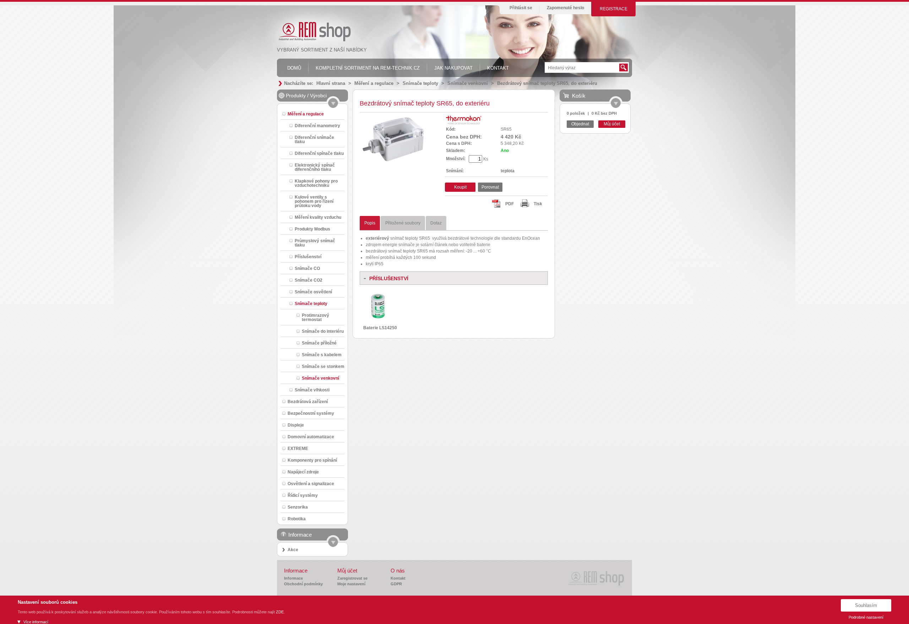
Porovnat (490, 187)
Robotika (297, 518)
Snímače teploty (420, 83)
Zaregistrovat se (352, 578)
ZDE (280, 612)
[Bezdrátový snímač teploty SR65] (395, 163)
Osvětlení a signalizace (311, 483)
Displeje (296, 425)
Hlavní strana (330, 83)
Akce (293, 549)
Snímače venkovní (467, 83)
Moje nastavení (351, 584)
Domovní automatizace (311, 436)
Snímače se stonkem (323, 366)
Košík (579, 96)
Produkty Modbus (312, 229)
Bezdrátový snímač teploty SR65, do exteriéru (547, 83)
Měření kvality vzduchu (318, 217)
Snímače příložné (319, 343)
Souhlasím (866, 605)
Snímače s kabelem (322, 354)
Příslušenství (308, 256)
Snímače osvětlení (313, 291)
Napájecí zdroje (303, 472)
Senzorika (298, 507)
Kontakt (398, 578)
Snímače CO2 (308, 280)
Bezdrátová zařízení (308, 401)
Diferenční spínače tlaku (319, 153)
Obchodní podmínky (303, 584)
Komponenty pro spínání (312, 460)
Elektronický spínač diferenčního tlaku (315, 167)
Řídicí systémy (303, 495)
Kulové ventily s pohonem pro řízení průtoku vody (314, 201)
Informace (293, 578)
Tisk (538, 203)
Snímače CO (307, 268)
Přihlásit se (521, 7)
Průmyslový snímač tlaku (315, 242)
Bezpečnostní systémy (311, 413)
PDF (509, 203)
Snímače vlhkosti (312, 389)
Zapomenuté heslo (565, 7)
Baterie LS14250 (380, 327)
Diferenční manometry (317, 125)
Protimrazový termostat (315, 317)
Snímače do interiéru (323, 331)
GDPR (396, 584)
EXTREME (298, 448)
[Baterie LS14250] (378, 318)
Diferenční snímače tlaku (314, 139)
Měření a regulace (373, 83)
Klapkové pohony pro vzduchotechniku (316, 183)
